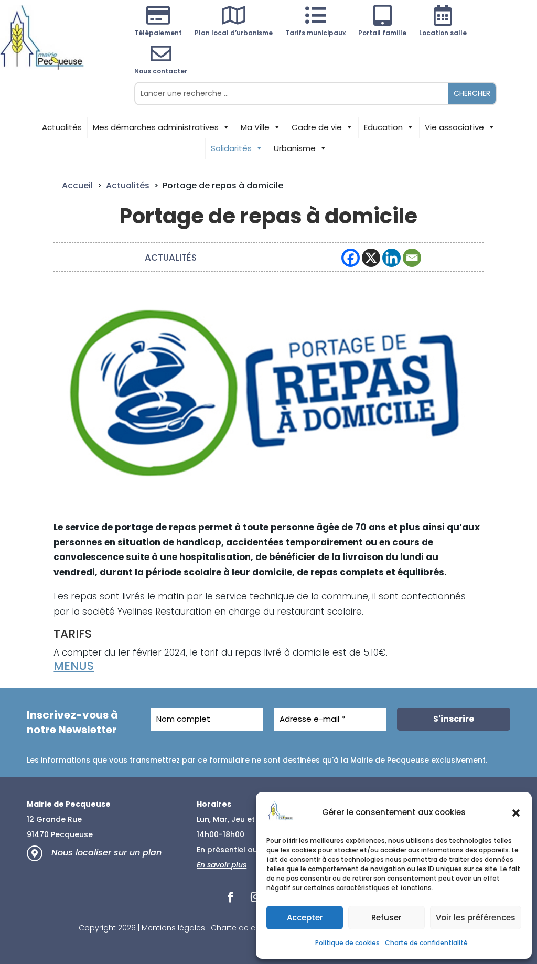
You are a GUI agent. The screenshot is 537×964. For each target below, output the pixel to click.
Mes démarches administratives (156, 127)
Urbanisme (295, 148)
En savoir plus (221, 865)
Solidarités (231, 148)
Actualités (62, 127)
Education (383, 127)
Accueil (77, 185)
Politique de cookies (347, 942)
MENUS (73, 666)
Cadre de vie (317, 127)
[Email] (412, 258)
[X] (371, 258)
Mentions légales (173, 928)
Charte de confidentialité (426, 942)
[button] (516, 813)
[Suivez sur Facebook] (230, 896)
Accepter (305, 917)
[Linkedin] (391, 258)
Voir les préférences (475, 917)
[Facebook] (350, 258)
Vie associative (454, 127)
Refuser (386, 917)
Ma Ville (255, 127)
